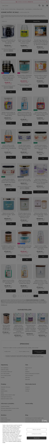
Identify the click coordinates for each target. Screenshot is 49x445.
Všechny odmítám (37, 429)
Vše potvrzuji (36, 438)
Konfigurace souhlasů (36, 433)
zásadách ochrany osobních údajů (9, 432)
